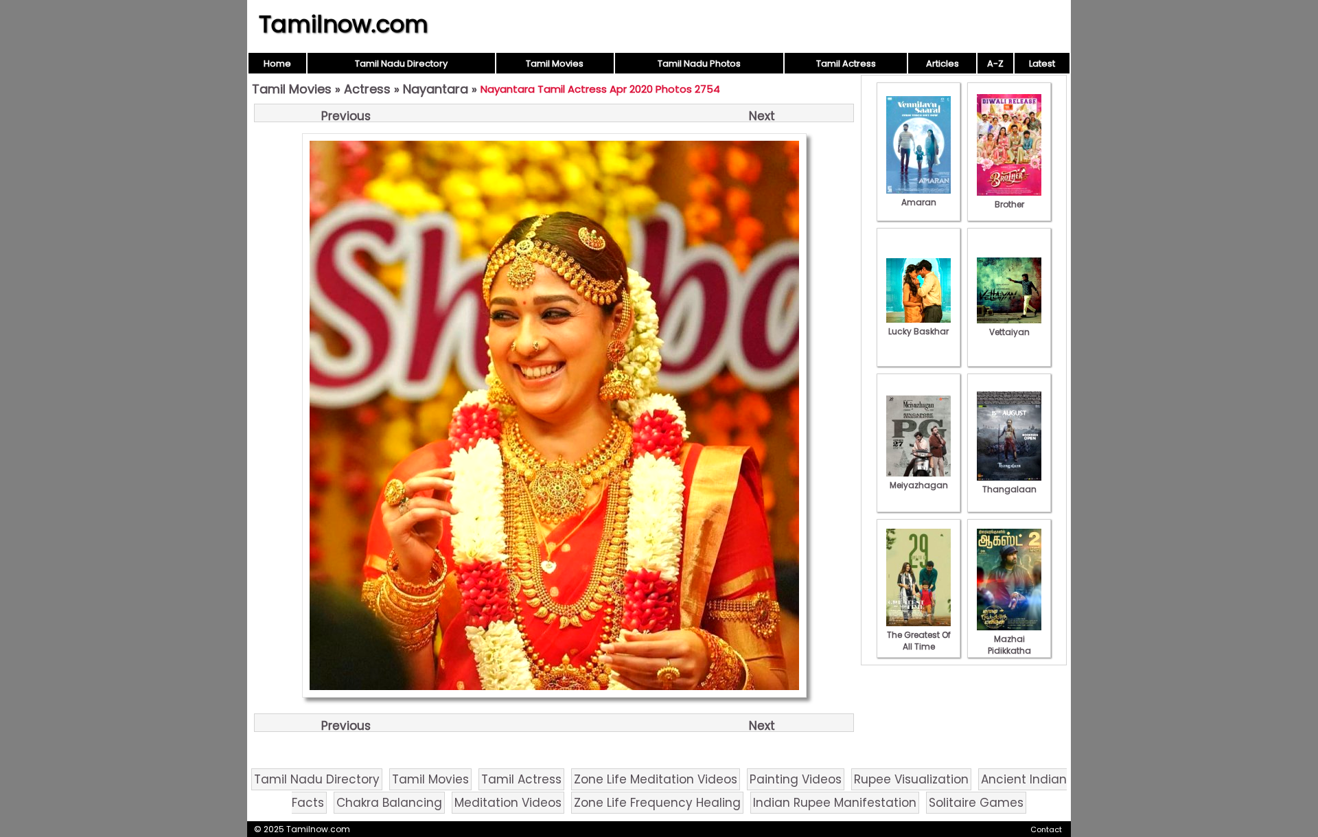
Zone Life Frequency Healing (657, 802)
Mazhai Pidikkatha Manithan (1009, 650)
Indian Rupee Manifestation (834, 802)
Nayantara (435, 89)
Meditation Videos (508, 802)
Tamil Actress (846, 63)
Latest (1042, 63)
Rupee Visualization (911, 779)
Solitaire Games (976, 802)
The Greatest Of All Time (919, 640)
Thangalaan (1009, 489)
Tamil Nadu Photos (699, 63)
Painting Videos (796, 779)
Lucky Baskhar (918, 331)
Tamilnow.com (343, 24)
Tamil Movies (554, 63)
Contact (1046, 829)
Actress (367, 89)
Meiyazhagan (919, 485)
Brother (1009, 204)
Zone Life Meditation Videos (655, 779)
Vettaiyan (1009, 332)
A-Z (995, 63)
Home (277, 63)
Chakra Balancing (389, 802)
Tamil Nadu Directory (401, 63)
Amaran (918, 202)
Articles (942, 63)
